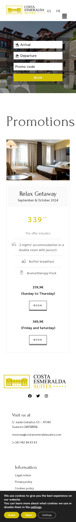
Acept (11, 515)
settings (36, 507)
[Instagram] (46, 396)
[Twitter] (38, 396)
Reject (28, 515)
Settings (47, 515)
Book (38, 77)
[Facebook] (29, 396)
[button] (64, 16)
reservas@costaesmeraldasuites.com (36, 434)
